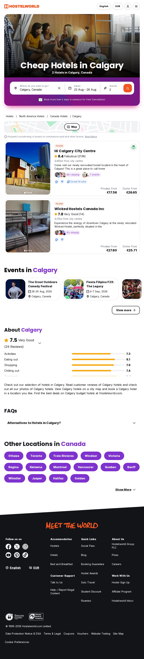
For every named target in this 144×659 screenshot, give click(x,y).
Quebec (110, 467)
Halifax (58, 478)
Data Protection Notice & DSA (23, 633)
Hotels (54, 554)
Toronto (36, 456)
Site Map (118, 633)
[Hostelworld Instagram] (25, 546)
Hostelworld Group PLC (123, 546)
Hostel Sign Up (121, 582)
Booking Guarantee (92, 564)
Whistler (14, 478)
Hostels (54, 545)
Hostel (59, 145)
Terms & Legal (52, 633)
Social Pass (88, 545)
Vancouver (86, 467)
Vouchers (82, 633)
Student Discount (91, 591)
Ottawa (13, 456)
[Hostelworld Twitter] (17, 546)
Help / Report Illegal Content (62, 591)
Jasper (37, 478)
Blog (83, 554)
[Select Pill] (127, 6)
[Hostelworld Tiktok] (25, 555)
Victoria (114, 456)
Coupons (69, 633)
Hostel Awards (89, 573)
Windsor (91, 456)
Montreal (60, 467)
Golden (80, 478)
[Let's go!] (127, 88)
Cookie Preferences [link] (17, 642)
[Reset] (59, 88)
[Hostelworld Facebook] (8, 546)
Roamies (86, 600)
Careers (116, 564)
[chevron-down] (39, 343)
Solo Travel (88, 582)
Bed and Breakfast (61, 564)
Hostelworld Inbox (122, 600)
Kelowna (36, 467)
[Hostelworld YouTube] (8, 555)
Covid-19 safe (78, 181)
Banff (131, 467)
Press (115, 554)
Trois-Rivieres (63, 456)
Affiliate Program (121, 591)
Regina (13, 467)
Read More (91, 136)
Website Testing (100, 633)
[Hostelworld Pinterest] (17, 555)
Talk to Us (56, 582)
